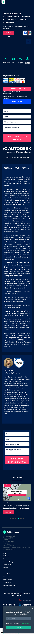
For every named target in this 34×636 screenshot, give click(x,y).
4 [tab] (18, 518)
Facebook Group (8, 562)
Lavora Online (7, 574)
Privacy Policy (7, 579)
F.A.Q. (17, 168)
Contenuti (25, 168)
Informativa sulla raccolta (11, 634)
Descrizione (8, 168)
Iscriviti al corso (17, 89)
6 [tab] (23, 518)
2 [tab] (13, 518)
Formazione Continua (9, 585)
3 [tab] (15, 518)
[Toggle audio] (4, 485)
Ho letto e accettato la (18, 623)
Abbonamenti (7, 564)
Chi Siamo (6, 556)
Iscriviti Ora (17, 101)
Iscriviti (19, 627)
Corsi (4, 553)
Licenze (5, 567)
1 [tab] (10, 518)
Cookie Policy (7, 582)
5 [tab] (21, 518)
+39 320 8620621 (8, 546)
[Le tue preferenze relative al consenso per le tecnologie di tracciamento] (3, 2)
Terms (5, 577)
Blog (4, 559)
